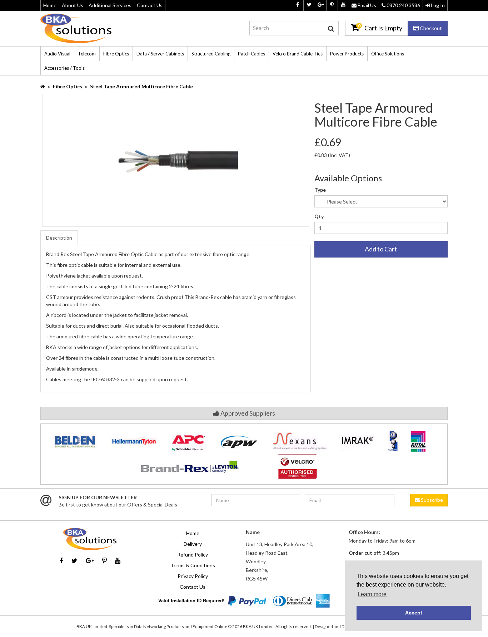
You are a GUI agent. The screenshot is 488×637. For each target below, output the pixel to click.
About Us (72, 5)
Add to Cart (381, 249)
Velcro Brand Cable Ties (298, 54)
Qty (319, 216)
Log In (437, 5)
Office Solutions (387, 54)
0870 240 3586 (402, 5)
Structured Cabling (210, 54)
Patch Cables (251, 54)
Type (320, 190)
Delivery (193, 544)
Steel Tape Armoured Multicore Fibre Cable (141, 86)
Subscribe (431, 500)
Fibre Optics (116, 54)
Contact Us (150, 5)
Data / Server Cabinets (160, 54)
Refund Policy (192, 555)
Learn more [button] (372, 594)
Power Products (347, 54)
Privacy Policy (193, 576)
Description (59, 238)
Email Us (366, 5)
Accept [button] (413, 613)
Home (49, 5)
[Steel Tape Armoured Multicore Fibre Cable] (175, 159)
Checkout (430, 28)
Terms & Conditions (192, 565)
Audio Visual (57, 54)
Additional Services (110, 5)
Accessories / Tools (64, 68)
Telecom (87, 54)
